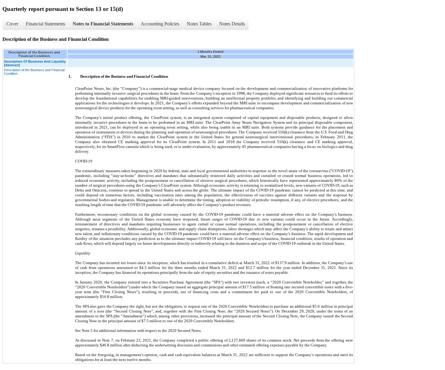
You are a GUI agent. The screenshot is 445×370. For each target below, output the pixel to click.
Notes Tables (199, 23)
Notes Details (232, 23)
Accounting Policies (160, 23)
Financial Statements (45, 23)
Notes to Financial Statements (103, 23)
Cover (12, 23)
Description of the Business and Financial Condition (34, 71)
